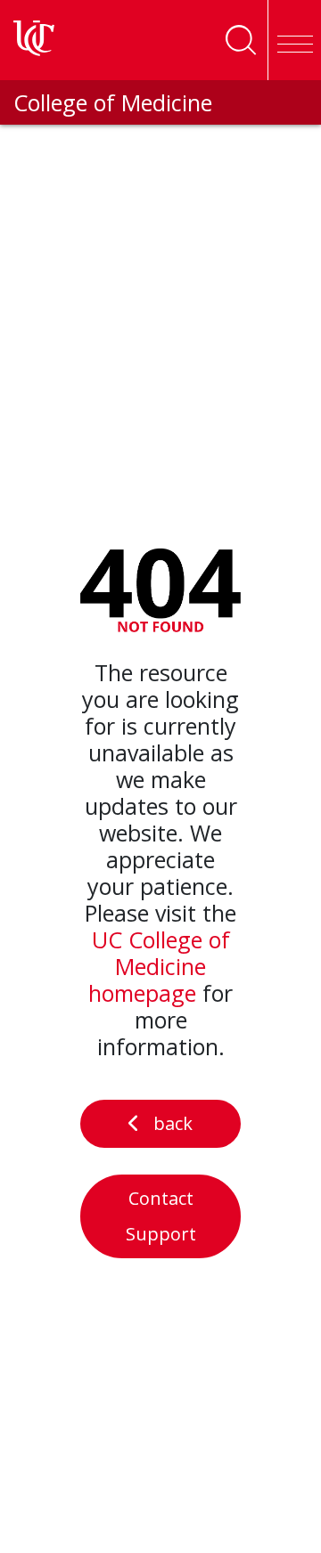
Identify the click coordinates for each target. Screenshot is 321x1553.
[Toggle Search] (241, 40)
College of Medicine (112, 102)
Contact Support (161, 1216)
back (173, 1123)
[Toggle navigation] (294, 40)
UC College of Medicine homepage (159, 966)
